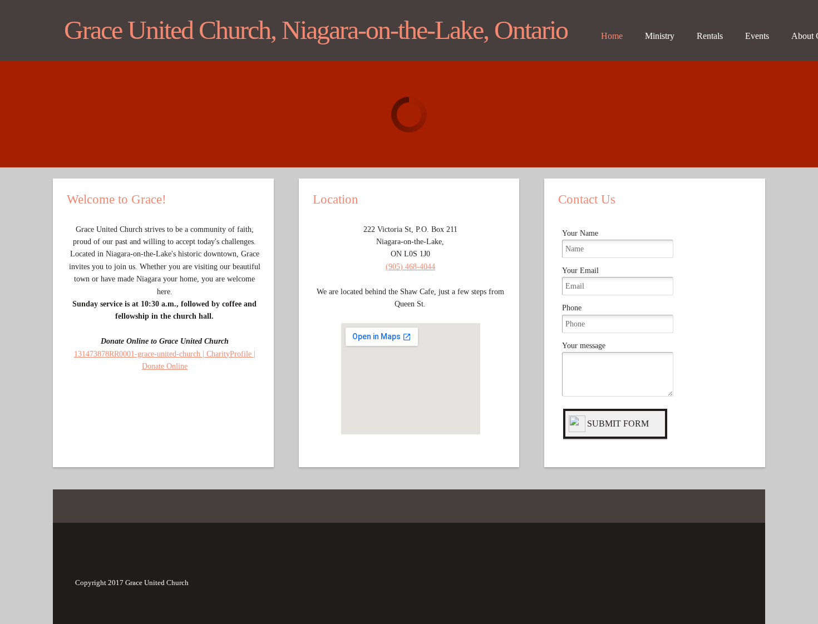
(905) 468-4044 (410, 267)
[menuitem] (612, 39)
